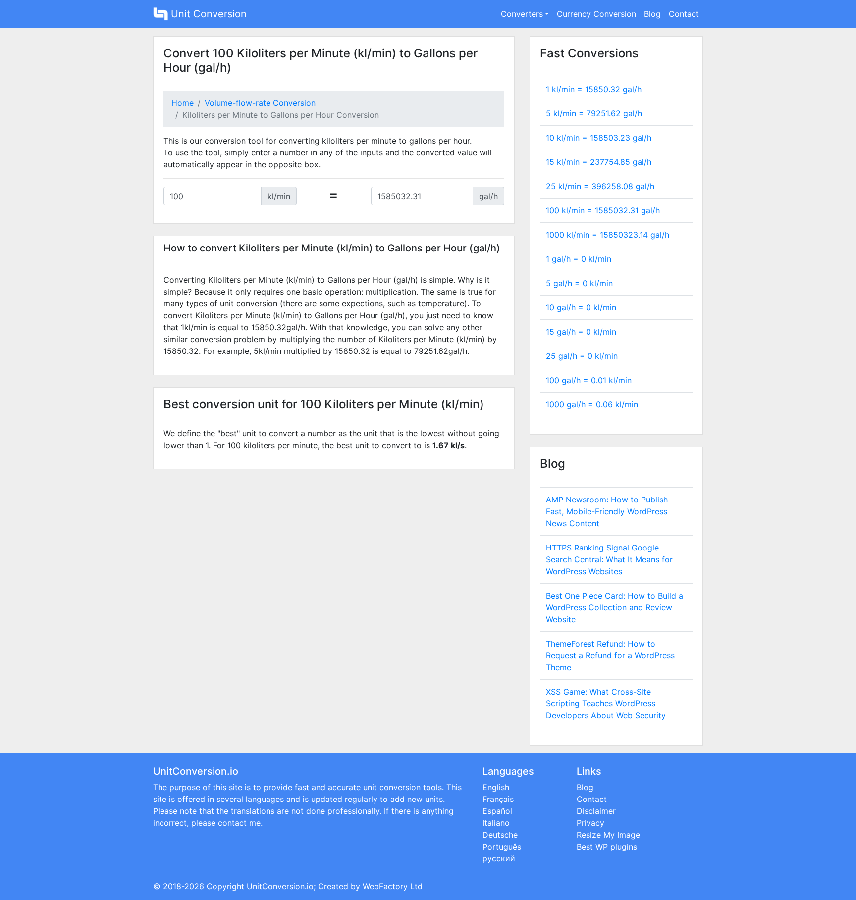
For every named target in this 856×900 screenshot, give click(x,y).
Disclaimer (596, 811)
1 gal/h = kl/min (578, 259)
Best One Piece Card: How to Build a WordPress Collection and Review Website (614, 607)
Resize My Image (608, 835)
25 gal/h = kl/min (582, 356)
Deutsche (500, 835)
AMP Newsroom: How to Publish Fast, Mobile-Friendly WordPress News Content (607, 511)
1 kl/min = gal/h (594, 89)
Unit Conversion (207, 14)
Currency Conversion (596, 14)
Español (497, 811)
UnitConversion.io (280, 886)
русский (498, 858)
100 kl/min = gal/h (603, 210)
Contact (684, 14)
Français (498, 799)
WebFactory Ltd (393, 886)
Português (501, 846)
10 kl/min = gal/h (598, 138)
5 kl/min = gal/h (594, 113)
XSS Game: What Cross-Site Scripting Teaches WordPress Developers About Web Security (606, 703)
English (495, 787)
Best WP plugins (607, 846)
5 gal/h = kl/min (579, 283)
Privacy (590, 823)
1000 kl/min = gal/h (607, 235)
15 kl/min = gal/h (598, 162)
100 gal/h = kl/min (589, 380)
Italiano (496, 823)
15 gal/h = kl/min (581, 332)
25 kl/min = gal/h (600, 186)
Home (182, 103)
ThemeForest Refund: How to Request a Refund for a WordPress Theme (610, 655)
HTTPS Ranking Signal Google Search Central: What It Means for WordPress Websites (609, 559)
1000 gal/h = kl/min (592, 404)
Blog (652, 14)
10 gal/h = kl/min (581, 307)
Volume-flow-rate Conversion (260, 103)
